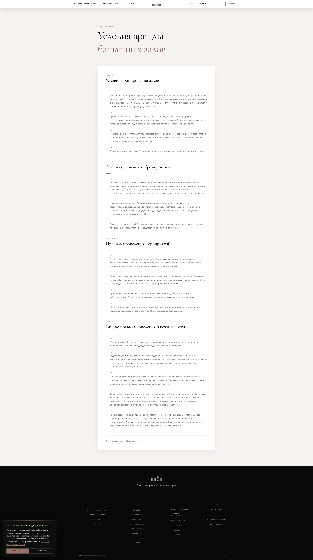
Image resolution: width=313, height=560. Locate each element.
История (96, 519)
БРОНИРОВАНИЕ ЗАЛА (112, 4)
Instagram (176, 530)
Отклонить (41, 551)
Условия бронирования (216, 519)
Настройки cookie (216, 524)
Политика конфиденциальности (216, 515)
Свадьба (136, 510)
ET (213, 4)
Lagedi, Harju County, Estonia (176, 509)
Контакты (96, 524)
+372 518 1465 (176, 516)
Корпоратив (136, 519)
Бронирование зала (97, 515)
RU (216, 4)
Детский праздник (136, 529)
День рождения (136, 515)
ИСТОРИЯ (130, 4)
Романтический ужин (136, 538)
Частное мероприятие (136, 524)
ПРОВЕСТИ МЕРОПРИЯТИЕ (85, 4)
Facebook (176, 534)
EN (220, 4)
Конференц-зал (137, 533)
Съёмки (137, 542)
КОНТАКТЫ (203, 4)
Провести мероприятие (96, 510)
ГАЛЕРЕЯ (191, 4)
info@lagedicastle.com (132, 441)
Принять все (18, 551)
